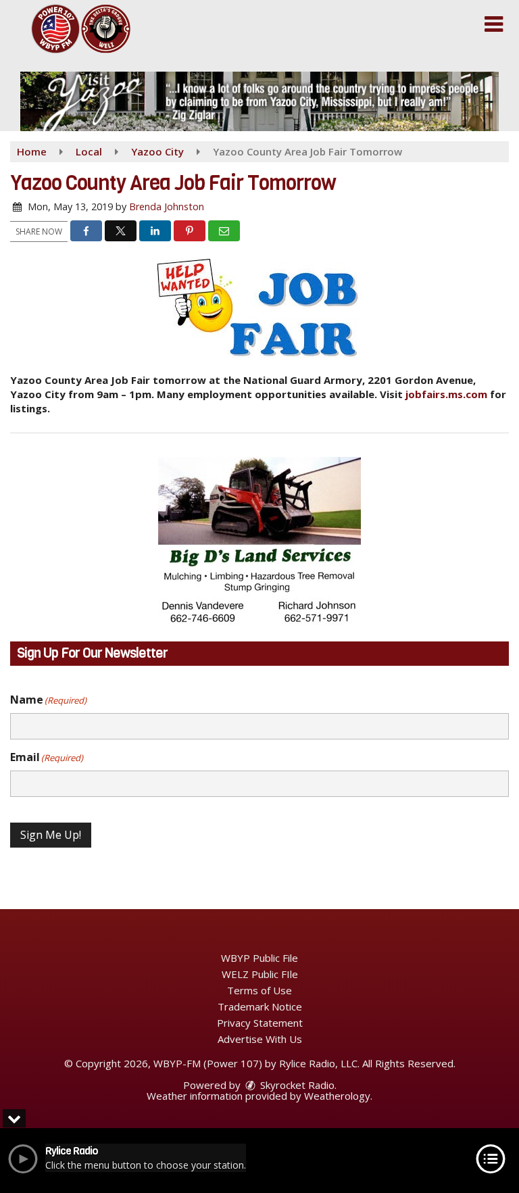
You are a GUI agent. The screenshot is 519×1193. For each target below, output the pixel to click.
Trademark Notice (260, 1006)
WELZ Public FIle (260, 974)
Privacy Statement (260, 1022)
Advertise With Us (260, 1039)
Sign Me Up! (50, 834)
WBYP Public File (259, 958)
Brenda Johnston (166, 206)
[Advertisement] (259, 101)
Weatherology (337, 1095)
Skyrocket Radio (296, 1085)
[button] (493, 24)
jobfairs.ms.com (446, 394)
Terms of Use (259, 990)
